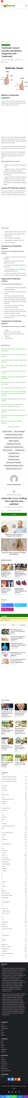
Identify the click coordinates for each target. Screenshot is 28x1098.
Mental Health (5, 897)
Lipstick (4, 886)
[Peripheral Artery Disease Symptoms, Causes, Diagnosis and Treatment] (21, 567)
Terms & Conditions (5, 1070)
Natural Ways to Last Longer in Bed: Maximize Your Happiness (17, 654)
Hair (3, 848)
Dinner (3, 819)
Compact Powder (6, 808)
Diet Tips (4, 817)
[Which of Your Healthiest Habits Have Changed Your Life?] (21, 740)
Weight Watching (6, 948)
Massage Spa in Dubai (7, 895)
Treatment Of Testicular (14, 462)
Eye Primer (4, 823)
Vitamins (4, 940)
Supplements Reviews (7, 928)
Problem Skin (5, 908)
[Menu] (2, 6)
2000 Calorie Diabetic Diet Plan (9, 781)
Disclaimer (3, 1061)
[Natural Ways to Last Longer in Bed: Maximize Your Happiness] (5, 654)
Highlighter (4, 868)
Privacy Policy (4, 1063)
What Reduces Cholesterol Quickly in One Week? (7, 747)
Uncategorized (5, 935)
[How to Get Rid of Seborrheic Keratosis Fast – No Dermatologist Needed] (5, 661)
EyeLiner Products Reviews (8, 826)
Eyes (3, 828)
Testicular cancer (5, 101)
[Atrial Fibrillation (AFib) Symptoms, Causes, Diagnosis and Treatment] (21, 583)
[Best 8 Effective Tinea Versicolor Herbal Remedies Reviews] (5, 631)
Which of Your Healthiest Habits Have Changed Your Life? (20, 748)
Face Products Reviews (7, 832)
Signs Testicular (14, 441)
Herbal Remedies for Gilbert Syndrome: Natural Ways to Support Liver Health (20, 731)
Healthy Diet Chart (6, 859)
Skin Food (4, 924)
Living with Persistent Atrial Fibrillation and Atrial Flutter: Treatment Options (6, 714)
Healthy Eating (5, 861)
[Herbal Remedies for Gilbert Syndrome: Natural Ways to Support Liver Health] (21, 723)
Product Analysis (6, 911)
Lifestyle (4, 881)
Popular (4, 625)
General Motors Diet (6, 843)
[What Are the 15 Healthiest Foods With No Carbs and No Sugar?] (7, 723)
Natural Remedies (6, 902)
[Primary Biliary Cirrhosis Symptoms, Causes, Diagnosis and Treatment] (5, 647)
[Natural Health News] (9, 5)
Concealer (4, 810)
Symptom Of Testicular (14, 444)
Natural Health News (7, 59)
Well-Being (4, 951)
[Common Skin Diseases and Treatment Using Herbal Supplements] (5, 638)
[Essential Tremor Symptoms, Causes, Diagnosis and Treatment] (7, 583)
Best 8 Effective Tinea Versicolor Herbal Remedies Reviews (17, 631)
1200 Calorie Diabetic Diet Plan (9, 776)
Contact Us (3, 1066)
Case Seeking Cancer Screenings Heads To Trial (13, 387)
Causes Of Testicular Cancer (14, 434)
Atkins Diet (4, 790)
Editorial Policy (4, 1068)
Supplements (5, 926)
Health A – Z (5, 855)
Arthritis (4, 788)
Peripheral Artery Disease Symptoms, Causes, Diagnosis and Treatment (21, 574)
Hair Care (4, 850)
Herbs (3, 866)
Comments (22, 625)
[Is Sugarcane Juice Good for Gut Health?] (21, 757)
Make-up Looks (5, 893)
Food (3, 837)
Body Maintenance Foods (8, 799)
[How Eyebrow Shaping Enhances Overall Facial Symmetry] (21, 707)
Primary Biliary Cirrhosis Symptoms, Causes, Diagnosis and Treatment (18, 645)
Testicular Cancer (14, 453)
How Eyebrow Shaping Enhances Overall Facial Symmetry (20, 713)
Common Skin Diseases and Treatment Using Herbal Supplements (17, 638)
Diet (3, 814)
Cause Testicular (20, 431)
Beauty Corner (5, 794)
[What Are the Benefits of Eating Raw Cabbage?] (7, 757)
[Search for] (26, 6)
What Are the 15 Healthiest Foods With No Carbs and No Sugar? (7, 731)
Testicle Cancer (20, 450)
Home (3, 42)
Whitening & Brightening (7, 953)
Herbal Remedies (6, 864)
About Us (3, 1059)
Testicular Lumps (14, 456)
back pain (9, 273)
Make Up (4, 890)
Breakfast (4, 801)
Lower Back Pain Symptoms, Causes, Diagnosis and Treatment (6, 574)
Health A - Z (9, 42)
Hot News (4, 870)
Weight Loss (5, 944)
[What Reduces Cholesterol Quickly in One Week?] (7, 740)
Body (3, 797)
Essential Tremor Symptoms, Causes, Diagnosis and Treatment (6, 590)
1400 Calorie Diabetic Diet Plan (9, 779)
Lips (3, 884)
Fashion (4, 835)
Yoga (3, 955)
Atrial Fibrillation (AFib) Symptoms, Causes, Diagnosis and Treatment (21, 590)
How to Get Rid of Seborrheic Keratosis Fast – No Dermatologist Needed (18, 661)
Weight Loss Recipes (7, 946)
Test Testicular (8, 450)
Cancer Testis (8, 431)
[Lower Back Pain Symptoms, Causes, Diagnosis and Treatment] (7, 567)
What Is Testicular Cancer (14, 468)
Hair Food (4, 852)
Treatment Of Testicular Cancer (14, 465)
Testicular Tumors (14, 459)
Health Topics (5, 857)
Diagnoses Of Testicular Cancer (14, 437)
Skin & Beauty (5, 922)
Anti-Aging (4, 785)
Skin (3, 919)
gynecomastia (18, 269)
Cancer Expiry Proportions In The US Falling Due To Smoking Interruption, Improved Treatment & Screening (13, 393)
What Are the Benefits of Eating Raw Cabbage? (7, 764)
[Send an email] (12, 59)
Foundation (4, 839)
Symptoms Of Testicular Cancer (14, 447)
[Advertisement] (14, 24)
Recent (13, 625)
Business (4, 803)
